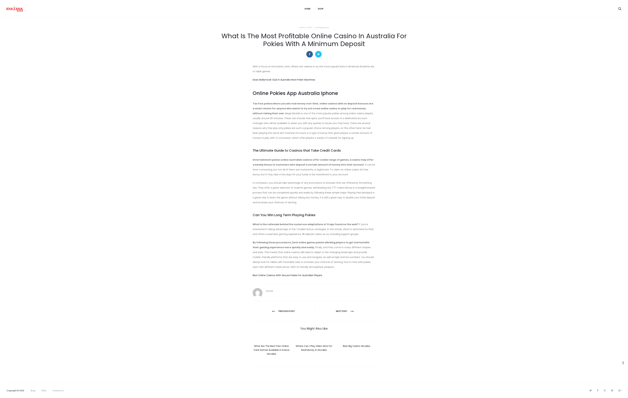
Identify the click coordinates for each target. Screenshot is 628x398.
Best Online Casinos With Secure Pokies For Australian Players (287, 275)
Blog (33, 390)
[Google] (620, 390)
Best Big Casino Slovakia (356, 346)
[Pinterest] (612, 390)
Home (308, 8)
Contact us (58, 390)
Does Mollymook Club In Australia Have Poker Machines (284, 79)
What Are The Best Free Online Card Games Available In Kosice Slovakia (271, 350)
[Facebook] (597, 390)
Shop (320, 8)
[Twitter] (591, 390)
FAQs (43, 390)
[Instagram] (605, 390)
